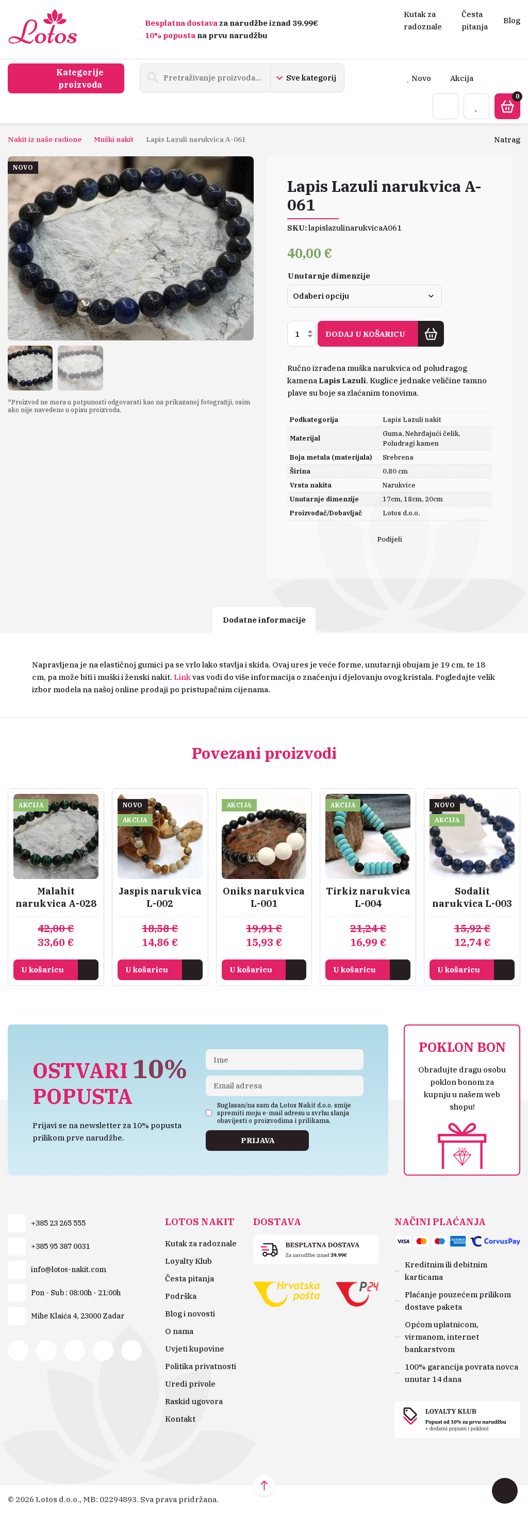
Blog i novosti (190, 1313)
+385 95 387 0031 (60, 1246)
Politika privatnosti (200, 1366)
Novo (421, 78)
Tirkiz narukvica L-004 (368, 897)
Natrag (507, 139)
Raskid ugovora (194, 1401)
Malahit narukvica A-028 (55, 897)
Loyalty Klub (188, 1261)
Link (182, 677)
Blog (511, 20)
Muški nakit (114, 139)
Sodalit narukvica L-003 (472, 897)
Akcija (461, 78)
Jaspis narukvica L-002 (160, 897)
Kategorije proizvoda (80, 78)
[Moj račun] (445, 106)
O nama (179, 1331)
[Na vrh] (264, 1485)
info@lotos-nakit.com (68, 1269)
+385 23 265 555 (58, 1223)
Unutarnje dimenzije (329, 276)
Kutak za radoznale (201, 1243)
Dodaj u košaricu (365, 334)
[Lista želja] (476, 106)
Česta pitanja (189, 1278)
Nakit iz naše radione (44, 139)
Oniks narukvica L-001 (264, 897)
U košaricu (42, 969)
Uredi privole (190, 1384)
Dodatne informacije (264, 620)
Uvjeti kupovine (194, 1349)
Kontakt (180, 1419)
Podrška (180, 1296)
